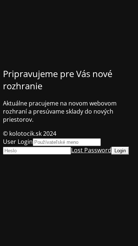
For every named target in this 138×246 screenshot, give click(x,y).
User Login (18, 142)
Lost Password (91, 150)
